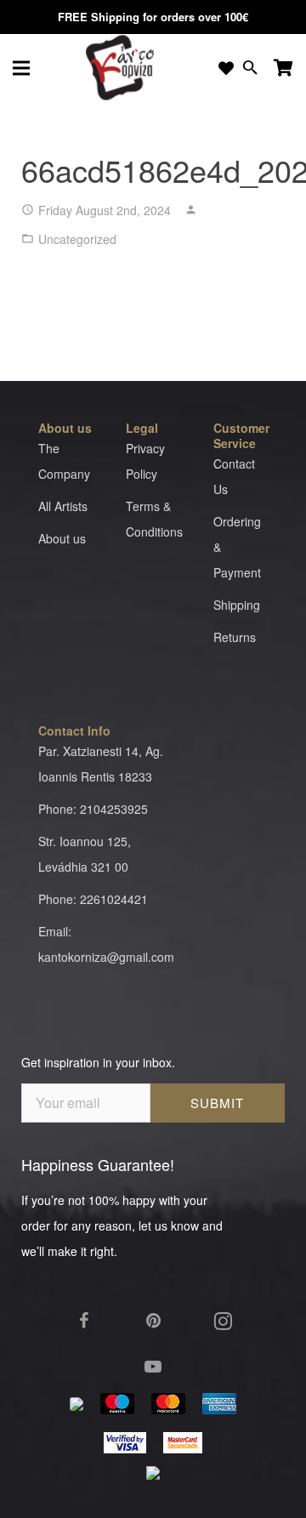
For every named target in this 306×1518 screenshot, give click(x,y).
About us (62, 538)
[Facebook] (83, 1320)
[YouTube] (153, 1366)
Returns (234, 636)
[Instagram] (222, 1320)
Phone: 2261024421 (93, 898)
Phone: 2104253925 (93, 808)
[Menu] (21, 68)
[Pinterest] (153, 1320)
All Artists (63, 506)
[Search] (250, 68)
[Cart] (283, 68)
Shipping (236, 604)
